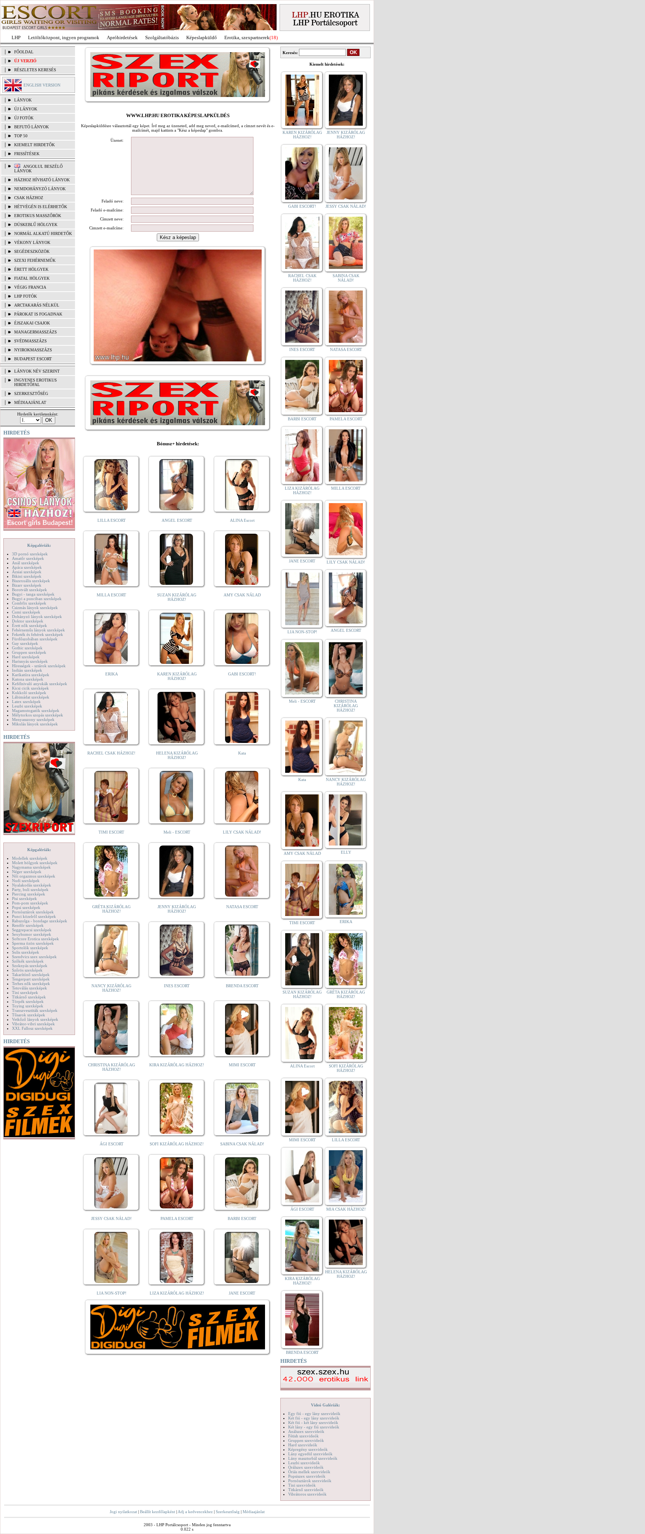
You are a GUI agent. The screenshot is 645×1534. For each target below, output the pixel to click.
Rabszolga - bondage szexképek (39, 921)
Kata (242, 753)
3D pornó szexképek (30, 554)
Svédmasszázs (30, 341)
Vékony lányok (32, 242)
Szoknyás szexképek (29, 965)
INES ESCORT (177, 986)
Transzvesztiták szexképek (34, 1010)
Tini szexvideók (302, 1485)
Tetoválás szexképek (29, 988)
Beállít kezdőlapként (157, 1511)
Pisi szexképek (24, 898)
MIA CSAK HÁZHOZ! (346, 1209)
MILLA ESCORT (111, 595)
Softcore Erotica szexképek (35, 939)
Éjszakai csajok (32, 323)
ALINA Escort (242, 520)
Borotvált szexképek (29, 589)
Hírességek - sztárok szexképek (39, 666)
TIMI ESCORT (111, 832)
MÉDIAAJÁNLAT (30, 402)
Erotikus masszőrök (37, 215)
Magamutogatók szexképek (35, 710)
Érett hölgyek (31, 269)
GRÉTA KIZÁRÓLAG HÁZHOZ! (111, 908)
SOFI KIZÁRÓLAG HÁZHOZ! (177, 1144)
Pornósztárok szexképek (33, 912)
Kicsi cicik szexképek (30, 688)
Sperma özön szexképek (33, 943)
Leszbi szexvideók (304, 1463)
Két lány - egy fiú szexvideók (313, 1427)
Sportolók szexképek (30, 947)
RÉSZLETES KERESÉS (35, 70)
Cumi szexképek (26, 612)
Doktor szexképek (27, 621)
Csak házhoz (28, 197)
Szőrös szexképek (27, 970)
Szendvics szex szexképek (34, 956)
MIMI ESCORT (242, 1065)
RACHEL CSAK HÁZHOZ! (111, 753)
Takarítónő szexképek (31, 974)
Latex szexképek (26, 701)
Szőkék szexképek (28, 961)
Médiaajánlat (254, 1511)
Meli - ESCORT (176, 832)
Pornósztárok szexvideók (309, 1480)
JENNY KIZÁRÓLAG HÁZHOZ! (177, 908)
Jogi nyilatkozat (123, 1511)
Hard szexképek (26, 657)
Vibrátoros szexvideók (307, 1494)
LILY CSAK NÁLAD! (242, 832)
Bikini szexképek (26, 576)
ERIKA (111, 674)
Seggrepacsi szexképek (32, 930)
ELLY (346, 852)
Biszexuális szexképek (31, 580)
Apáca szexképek (27, 567)
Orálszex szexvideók (306, 1467)
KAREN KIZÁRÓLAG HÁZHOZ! (177, 676)
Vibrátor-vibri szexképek (33, 1024)
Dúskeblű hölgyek (35, 224)
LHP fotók (25, 296)
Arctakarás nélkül (36, 305)
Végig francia (30, 287)
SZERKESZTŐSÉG (31, 393)
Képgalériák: (39, 545)
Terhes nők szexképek (31, 983)
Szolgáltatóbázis (162, 37)
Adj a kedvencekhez (195, 1511)
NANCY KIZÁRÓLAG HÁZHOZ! (111, 988)
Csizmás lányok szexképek (35, 607)
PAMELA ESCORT (177, 1218)
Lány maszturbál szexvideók (312, 1458)
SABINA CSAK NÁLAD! (242, 1144)
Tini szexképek (25, 992)
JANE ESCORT (242, 1293)
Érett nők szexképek (29, 625)
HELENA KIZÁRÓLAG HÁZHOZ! (177, 755)
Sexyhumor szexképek (31, 934)
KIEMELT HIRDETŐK (34, 144)
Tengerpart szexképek (31, 979)
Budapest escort (33, 359)
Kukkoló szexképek (29, 692)
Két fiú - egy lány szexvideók (313, 1418)
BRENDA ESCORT (242, 986)
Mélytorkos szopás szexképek (37, 715)
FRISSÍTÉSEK (27, 153)
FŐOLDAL (24, 52)
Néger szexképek (26, 871)
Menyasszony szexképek (33, 719)
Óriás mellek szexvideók (309, 1471)
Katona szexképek (27, 679)
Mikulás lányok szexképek (35, 724)
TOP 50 (21, 136)
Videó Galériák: (325, 1405)
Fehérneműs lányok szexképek (38, 630)
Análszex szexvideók (306, 1431)
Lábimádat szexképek (30, 697)
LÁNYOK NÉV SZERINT (37, 371)
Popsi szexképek (26, 907)
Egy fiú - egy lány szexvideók (314, 1413)
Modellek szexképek (29, 858)
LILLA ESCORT (111, 520)
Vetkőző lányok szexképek (35, 1019)
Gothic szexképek (27, 648)
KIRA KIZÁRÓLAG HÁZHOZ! (176, 1065)
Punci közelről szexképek (34, 916)
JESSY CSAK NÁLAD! (111, 1218)
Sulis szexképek (25, 952)
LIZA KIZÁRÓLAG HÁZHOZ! (177, 1293)
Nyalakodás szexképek (31, 885)
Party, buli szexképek (30, 889)
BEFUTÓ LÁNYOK (31, 127)
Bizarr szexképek (26, 585)
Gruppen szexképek (29, 652)
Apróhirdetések (122, 37)
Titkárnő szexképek (29, 997)
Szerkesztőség (228, 1511)
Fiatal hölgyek (32, 278)
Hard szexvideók (302, 1445)
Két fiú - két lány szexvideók (313, 1422)
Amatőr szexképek (28, 558)
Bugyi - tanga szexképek (33, 594)
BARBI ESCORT (242, 1218)
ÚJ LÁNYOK (25, 109)
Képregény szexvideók (308, 1449)
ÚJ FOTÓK (24, 118)
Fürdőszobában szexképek (34, 639)
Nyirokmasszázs (33, 350)
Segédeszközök (32, 251)
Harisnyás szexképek (30, 661)
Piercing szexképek (28, 894)
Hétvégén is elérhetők (40, 206)
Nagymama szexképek (31, 867)
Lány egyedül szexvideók (310, 1454)
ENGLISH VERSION (42, 85)
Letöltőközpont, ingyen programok (63, 37)
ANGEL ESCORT (177, 520)
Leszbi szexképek (27, 706)
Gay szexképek (25, 643)
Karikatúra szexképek (30, 674)
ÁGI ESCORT (112, 1144)
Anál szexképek (25, 563)
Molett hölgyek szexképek (34, 862)
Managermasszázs (35, 332)
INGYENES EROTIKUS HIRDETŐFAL (35, 382)
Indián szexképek (27, 670)
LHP (16, 37)
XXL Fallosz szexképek (32, 1028)
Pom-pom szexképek (30, 903)
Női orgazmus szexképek (33, 876)
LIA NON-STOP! (112, 1293)
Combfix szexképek (29, 603)
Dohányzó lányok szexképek (37, 616)
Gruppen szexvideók (306, 1440)
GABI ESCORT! (242, 674)
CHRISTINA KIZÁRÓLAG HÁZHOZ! (111, 1067)
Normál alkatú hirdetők (43, 233)
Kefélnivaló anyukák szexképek (39, 683)
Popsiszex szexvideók (306, 1476)
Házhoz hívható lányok (42, 180)
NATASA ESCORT (242, 906)
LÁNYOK (23, 100)
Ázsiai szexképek (26, 572)
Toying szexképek (27, 1006)
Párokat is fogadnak (38, 314)
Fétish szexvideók (303, 1436)
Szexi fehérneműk (35, 260)
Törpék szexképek (28, 1001)
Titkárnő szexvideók (306, 1489)
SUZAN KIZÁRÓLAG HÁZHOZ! (176, 597)
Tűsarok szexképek (28, 1015)
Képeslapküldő (201, 37)
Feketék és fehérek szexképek (37, 634)
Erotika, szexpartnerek (246, 37)
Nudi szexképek (26, 880)
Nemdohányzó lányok (40, 188)
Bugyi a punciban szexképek (37, 598)
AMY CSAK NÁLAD (242, 595)
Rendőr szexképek (28, 925)
